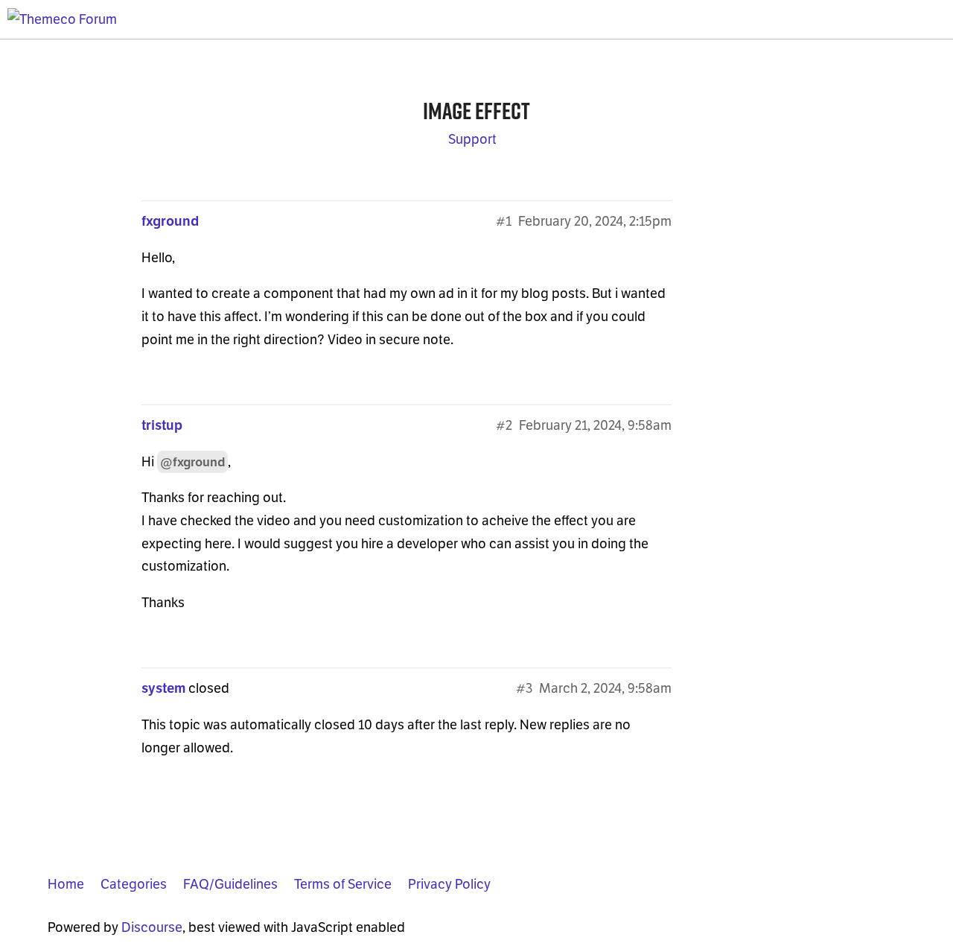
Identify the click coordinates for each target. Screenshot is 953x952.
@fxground (192, 462)
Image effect (476, 110)
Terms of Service (343, 883)
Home (66, 883)
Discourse (151, 927)
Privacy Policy (449, 883)
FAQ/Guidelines (230, 883)
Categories (134, 883)
